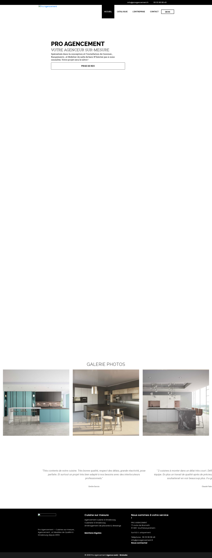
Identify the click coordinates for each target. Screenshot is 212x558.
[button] (3, 402)
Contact (154, 12)
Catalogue (122, 12)
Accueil (108, 12)
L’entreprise (139, 12)
